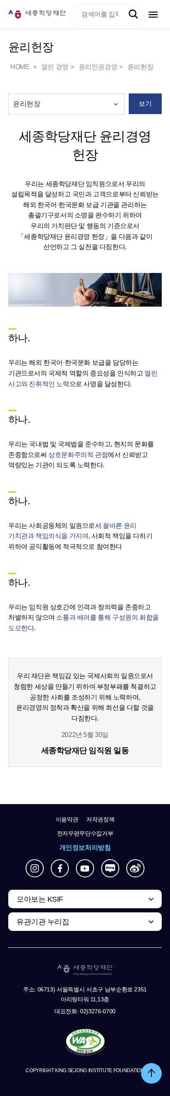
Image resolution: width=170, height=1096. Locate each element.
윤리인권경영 (98, 66)
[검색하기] (133, 14)
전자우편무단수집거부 (85, 833)
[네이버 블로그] (110, 868)
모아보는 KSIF (40, 899)
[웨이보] (135, 868)
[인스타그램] (35, 868)
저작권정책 (100, 819)
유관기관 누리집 (43, 922)
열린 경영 (54, 66)
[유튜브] (85, 868)
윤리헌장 (140, 66)
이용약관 (67, 819)
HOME (20, 66)
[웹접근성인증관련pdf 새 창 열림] (85, 1043)
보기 (145, 103)
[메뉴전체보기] (153, 14)
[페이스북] (60, 868)
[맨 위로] (151, 1073)
